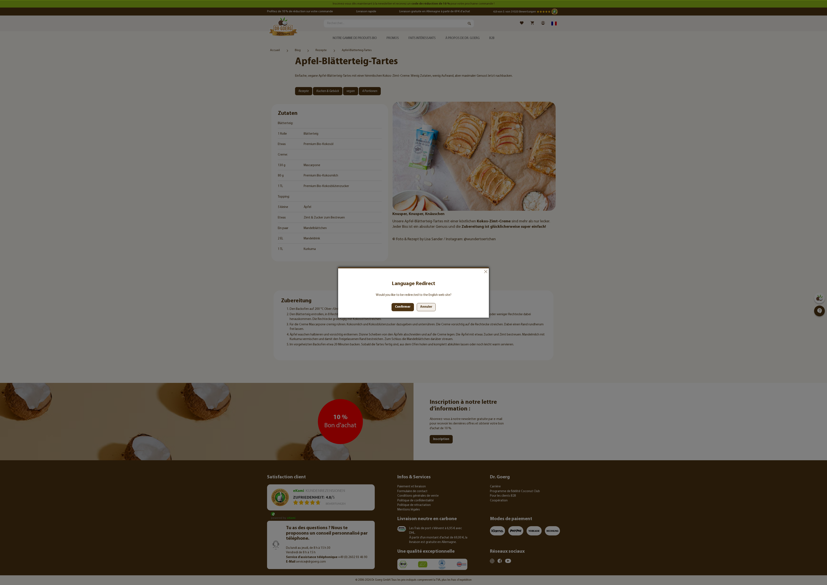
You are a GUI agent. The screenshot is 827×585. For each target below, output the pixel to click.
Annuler (485, 271)
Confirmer (402, 307)
